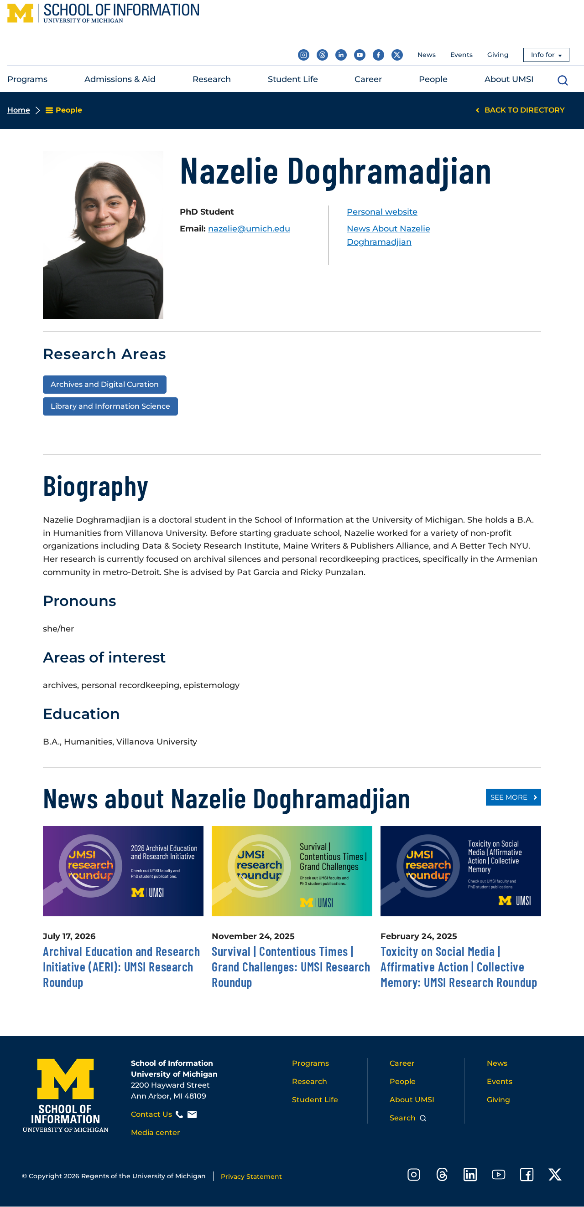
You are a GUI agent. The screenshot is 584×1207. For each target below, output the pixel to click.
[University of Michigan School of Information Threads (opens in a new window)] (322, 55)
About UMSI (412, 1099)
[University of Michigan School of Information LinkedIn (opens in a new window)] (341, 55)
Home (18, 110)
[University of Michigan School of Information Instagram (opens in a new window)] (303, 55)
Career (402, 1063)
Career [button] (368, 79)
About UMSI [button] (509, 79)
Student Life (315, 1099)
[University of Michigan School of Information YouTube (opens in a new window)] (359, 55)
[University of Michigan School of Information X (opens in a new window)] (397, 55)
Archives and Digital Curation (105, 384)
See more (508, 797)
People (403, 1081)
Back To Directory (525, 110)
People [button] (433, 79)
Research (309, 1081)
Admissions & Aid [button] (120, 79)
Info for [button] (543, 55)
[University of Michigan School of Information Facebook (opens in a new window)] (378, 55)
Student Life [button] (293, 79)
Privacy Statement (251, 1176)
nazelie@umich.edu (249, 229)
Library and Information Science (110, 406)
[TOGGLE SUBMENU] (53, 79)
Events (461, 55)
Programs (310, 1063)
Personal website (382, 212)
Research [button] (212, 79)
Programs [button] (27, 79)
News (426, 55)
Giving (498, 55)
